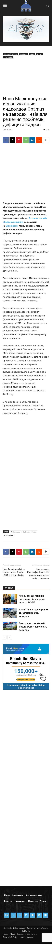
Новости (7, 54)
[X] (12, 140)
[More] (46, 140)
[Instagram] (19, 915)
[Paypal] (26, 915)
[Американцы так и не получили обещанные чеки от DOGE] (10, 599)
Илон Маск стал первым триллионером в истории (33, 613)
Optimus (26, 532)
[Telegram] (32, 915)
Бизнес (14, 54)
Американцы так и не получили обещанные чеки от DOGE (32, 599)
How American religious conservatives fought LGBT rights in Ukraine (14, 572)
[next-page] (9, 637)
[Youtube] (45, 915)
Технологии (8, 57)
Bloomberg (12, 225)
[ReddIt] (39, 140)
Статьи (39, 54)
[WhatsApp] (26, 140)
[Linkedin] (32, 140)
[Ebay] (6, 915)
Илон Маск (8, 535)
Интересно (23, 54)
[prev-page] (4, 637)
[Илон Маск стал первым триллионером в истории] (10, 613)
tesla (34, 532)
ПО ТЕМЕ (9, 588)
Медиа (32, 54)
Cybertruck (15, 532)
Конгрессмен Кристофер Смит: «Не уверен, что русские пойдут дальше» (38, 574)
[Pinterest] (19, 140)
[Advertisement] (26, 78)
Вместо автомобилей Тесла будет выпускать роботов (33, 626)
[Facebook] (6, 140)
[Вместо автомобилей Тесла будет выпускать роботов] (10, 626)
